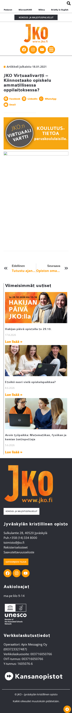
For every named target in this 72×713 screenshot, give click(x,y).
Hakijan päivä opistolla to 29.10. (28, 329)
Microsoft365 (25, 9)
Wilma (41, 9)
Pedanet (8, 9)
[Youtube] (42, 50)
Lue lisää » (13, 341)
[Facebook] (24, 50)
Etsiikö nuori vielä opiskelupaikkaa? (30, 382)
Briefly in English (59, 9)
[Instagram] (33, 50)
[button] (51, 49)
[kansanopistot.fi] (34, 676)
